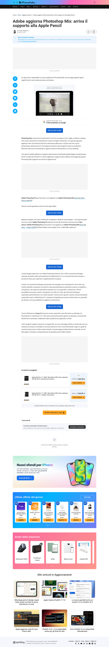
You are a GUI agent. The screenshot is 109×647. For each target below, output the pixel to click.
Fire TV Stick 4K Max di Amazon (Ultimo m (48, 514)
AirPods (35, 7)
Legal (82, 641)
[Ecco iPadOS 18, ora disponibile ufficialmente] (82, 618)
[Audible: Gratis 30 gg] (35, 506)
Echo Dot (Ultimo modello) (76, 513)
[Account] (94, 2)
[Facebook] (76, 643)
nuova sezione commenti (29, 41)
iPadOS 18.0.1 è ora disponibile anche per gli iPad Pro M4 (54, 630)
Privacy (87, 641)
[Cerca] (17, 2)
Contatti (77, 641)
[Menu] (14, 2)
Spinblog (35, 641)
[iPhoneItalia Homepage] (27, 2)
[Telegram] (89, 643)
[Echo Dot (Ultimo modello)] (76, 506)
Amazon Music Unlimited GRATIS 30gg (21, 514)
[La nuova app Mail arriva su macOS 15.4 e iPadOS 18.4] (82, 589)
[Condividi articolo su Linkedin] (15, 91)
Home (14, 15)
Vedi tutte (87, 497)
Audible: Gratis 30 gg (35, 513)
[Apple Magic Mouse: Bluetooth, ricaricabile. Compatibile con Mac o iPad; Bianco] (62, 506)
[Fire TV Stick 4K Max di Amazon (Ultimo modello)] (48, 506)
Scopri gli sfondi (24, 478)
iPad (22, 7)
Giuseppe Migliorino (23, 31)
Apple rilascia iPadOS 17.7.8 (54, 600)
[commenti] (88, 32)
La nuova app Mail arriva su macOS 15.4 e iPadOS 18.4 (82, 601)
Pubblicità (93, 641)
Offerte (75, 7)
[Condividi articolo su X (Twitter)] (15, 85)
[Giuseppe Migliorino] (14, 32)
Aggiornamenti (27, 15)
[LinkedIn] (92, 643)
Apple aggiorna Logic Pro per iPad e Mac (27, 630)
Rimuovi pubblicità (54, 70)
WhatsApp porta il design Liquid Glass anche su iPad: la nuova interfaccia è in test (26, 602)
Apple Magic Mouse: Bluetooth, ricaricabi (62, 514)
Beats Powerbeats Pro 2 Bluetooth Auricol (90, 514)
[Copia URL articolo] (15, 111)
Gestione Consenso (50, 643)
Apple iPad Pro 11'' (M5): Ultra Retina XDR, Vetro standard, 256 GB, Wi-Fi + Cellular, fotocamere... (50, 394)
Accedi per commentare (77, 427)
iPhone (15, 7)
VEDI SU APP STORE (54, 130)
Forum (63, 7)
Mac (28, 7)
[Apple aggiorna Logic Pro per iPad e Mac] (26, 618)
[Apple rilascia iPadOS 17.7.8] (54, 589)
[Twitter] (78, 643)
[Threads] (87, 643)
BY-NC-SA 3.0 (40, 643)
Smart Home (53, 7)
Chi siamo (71, 641)
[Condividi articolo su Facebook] (15, 78)
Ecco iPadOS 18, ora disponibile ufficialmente (82, 630)
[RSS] (95, 643)
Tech (69, 7)
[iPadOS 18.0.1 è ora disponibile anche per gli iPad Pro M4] (54, 618)
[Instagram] (84, 643)
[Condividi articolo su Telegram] (15, 98)
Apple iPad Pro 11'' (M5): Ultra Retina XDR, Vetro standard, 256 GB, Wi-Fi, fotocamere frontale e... (50, 378)
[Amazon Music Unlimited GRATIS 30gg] (21, 506)
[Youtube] (81, 643)
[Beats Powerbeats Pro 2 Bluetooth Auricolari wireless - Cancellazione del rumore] (90, 506)
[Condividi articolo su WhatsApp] (15, 104)
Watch (43, 7)
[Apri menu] (36, 2)
